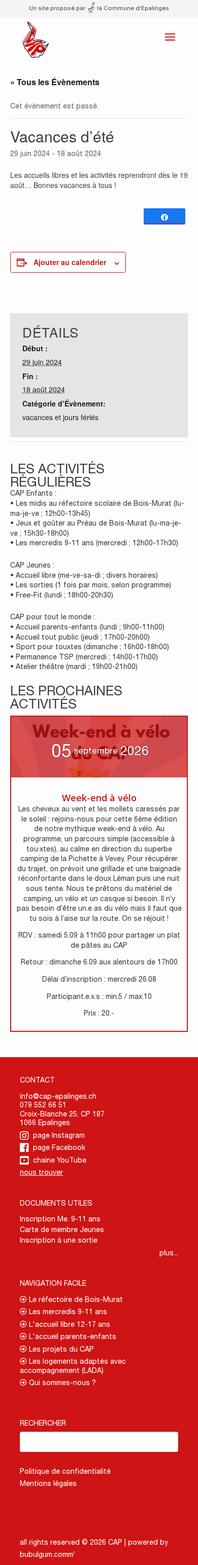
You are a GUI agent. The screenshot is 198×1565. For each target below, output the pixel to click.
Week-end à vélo (99, 798)
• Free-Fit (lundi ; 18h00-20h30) (61, 595)
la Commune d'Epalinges (132, 8)
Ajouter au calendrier (70, 262)
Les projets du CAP (60, 1349)
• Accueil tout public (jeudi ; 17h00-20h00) (80, 637)
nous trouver (41, 1172)
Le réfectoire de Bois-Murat (75, 1299)
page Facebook (59, 1147)
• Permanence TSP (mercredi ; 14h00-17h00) (84, 657)
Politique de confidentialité (65, 1471)
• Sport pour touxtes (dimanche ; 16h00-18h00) (89, 647)
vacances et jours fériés (60, 417)
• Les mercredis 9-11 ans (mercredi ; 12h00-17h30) (94, 543)
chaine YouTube (59, 1160)
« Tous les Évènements (55, 82)
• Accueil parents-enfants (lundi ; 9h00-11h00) (87, 627)
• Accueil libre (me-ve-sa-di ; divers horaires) (84, 575)
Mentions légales (48, 1483)
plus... (168, 1253)
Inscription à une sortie (58, 1240)
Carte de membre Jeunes (62, 1229)
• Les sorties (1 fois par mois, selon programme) (90, 585)
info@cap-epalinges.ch (58, 1096)
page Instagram (59, 1135)
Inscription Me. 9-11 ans (60, 1219)
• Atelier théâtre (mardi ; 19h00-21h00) (74, 666)
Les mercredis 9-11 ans (67, 1312)
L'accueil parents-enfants (71, 1336)
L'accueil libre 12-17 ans (68, 1324)
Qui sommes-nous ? (61, 1382)
